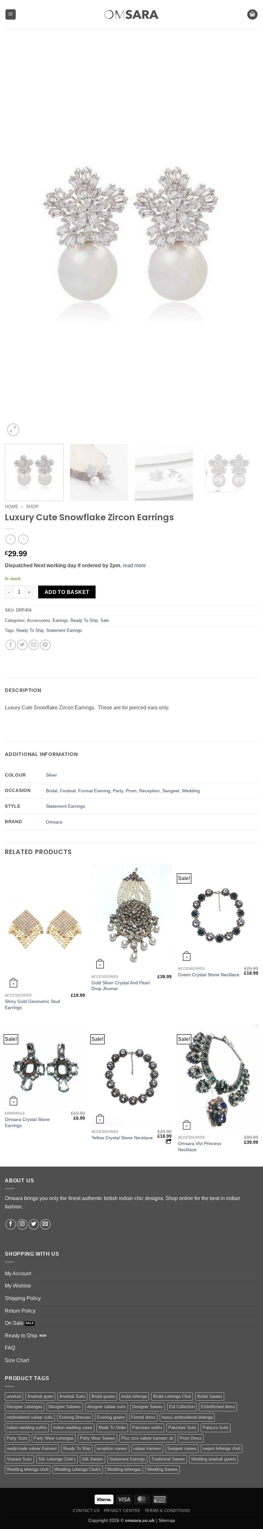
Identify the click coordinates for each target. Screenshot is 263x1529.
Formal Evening (94, 790)
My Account (18, 1273)
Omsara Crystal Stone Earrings (27, 1122)
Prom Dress (191, 1438)
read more (134, 565)
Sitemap (166, 1520)
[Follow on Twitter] (34, 1224)
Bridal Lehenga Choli (172, 1396)
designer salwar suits (106, 1406)
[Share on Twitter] (22, 645)
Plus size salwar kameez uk (147, 1438)
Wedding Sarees (162, 1469)
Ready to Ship (21, 1335)
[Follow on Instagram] (22, 1224)
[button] (10, 14)
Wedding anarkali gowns (213, 1459)
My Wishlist (18, 1285)
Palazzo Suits (216, 1427)
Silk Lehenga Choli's (57, 1459)
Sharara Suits (19, 1459)
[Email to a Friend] (34, 645)
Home (11, 506)
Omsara (54, 821)
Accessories (38, 620)
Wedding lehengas (124, 1469)
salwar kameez (147, 1448)
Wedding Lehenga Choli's (78, 1469)
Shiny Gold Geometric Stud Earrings (32, 1004)
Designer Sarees (147, 1406)
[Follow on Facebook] (10, 1224)
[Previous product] (23, 539)
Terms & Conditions (167, 1510)
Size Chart (17, 1360)
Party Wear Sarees (97, 1438)
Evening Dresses (75, 1417)
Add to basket (67, 592)
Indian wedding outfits (27, 1427)
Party (118, 790)
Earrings (60, 620)
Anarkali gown (40, 1396)
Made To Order (112, 1427)
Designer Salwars (64, 1406)
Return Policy (20, 1311)
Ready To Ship (84, 620)
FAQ (10, 1348)
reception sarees (112, 1448)
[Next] (245, 239)
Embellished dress (218, 1406)
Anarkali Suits (72, 1396)
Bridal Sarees (209, 1396)
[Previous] (18, 239)
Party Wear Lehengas (54, 1438)
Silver (51, 775)
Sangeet (170, 790)
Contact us (86, 1510)
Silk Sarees (92, 1459)
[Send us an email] (45, 1224)
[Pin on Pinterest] (45, 645)
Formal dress (143, 1417)
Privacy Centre (122, 1510)
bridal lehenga (134, 1396)
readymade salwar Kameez (32, 1448)
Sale (104, 620)
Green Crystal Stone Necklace (208, 974)
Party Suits (17, 1438)
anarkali (14, 1396)
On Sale (14, 1323)
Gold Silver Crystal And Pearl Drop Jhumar (120, 985)
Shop (32, 506)
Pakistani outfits (147, 1427)
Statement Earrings (64, 630)
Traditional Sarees (168, 1459)
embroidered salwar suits (30, 1417)
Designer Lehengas (24, 1406)
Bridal (51, 790)
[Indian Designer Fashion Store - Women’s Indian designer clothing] (132, 14)
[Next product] (10, 539)
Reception (149, 790)
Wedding (191, 790)
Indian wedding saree (72, 1427)
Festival (68, 790)
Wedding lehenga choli (27, 1469)
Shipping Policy (23, 1298)
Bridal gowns (103, 1396)
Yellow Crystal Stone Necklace (122, 1137)
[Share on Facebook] (10, 645)
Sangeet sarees (182, 1448)
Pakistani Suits (182, 1427)
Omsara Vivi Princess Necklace (199, 1146)
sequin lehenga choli (222, 1448)
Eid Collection (182, 1406)
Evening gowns (111, 1417)
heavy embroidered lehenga (187, 1417)
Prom (131, 790)
